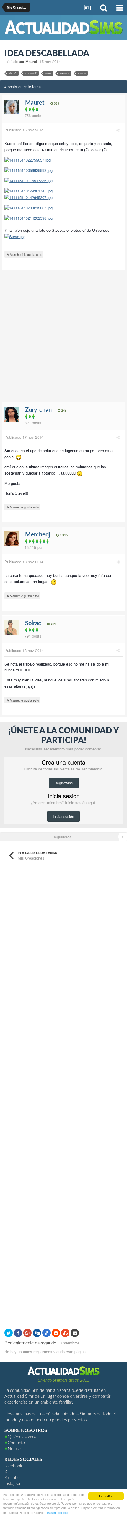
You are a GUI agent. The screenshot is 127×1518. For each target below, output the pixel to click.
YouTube (12, 1478)
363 (56, 103)
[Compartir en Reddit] (56, 1333)
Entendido (106, 1496)
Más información (58, 1512)
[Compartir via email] (75, 1333)
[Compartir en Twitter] (8, 1333)
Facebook (13, 1466)
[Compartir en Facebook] (18, 1333)
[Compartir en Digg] (37, 1333)
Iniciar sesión (63, 816)
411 (53, 624)
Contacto (16, 1443)
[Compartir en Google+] (27, 1333)
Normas (15, 1449)
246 (63, 410)
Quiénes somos (22, 1437)
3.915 (63, 535)
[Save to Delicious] (46, 1333)
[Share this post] (118, 130)
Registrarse (63, 782)
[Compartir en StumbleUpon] (65, 1333)
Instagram (13, 1483)
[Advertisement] (63, 337)
